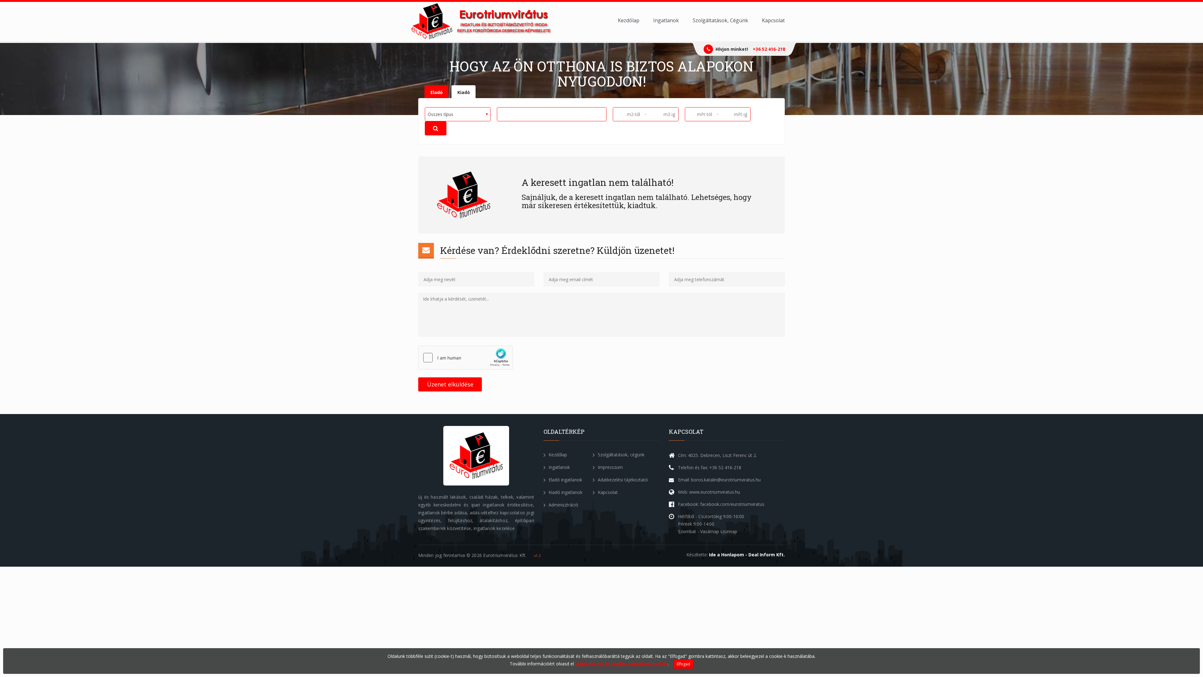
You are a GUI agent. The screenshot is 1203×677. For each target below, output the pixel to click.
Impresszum (609, 467)
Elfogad (683, 664)
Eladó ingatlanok (564, 480)
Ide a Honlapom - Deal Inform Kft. (747, 555)
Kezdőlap (628, 20)
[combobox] (457, 114)
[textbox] (501, 113)
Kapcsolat (773, 20)
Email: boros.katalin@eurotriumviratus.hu (719, 480)
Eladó (436, 92)
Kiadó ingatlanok (564, 492)
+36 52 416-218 (769, 49)
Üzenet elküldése (450, 384)
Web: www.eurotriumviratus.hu (709, 492)
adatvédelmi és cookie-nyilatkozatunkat (621, 664)
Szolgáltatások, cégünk (620, 455)
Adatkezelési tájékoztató (622, 480)
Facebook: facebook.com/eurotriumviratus (721, 504)
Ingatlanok (666, 20)
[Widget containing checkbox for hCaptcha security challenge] (465, 358)
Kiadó (463, 92)
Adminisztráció (562, 505)
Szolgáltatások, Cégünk (720, 20)
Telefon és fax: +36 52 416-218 (709, 467)
